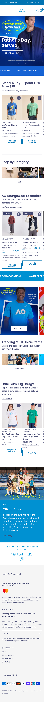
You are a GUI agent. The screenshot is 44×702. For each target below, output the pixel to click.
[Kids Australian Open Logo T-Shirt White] (12, 415)
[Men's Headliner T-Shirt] (12, 107)
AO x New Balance (9, 122)
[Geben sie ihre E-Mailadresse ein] (40, 633)
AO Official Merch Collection (9, 430)
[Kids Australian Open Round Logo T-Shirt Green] (32, 415)
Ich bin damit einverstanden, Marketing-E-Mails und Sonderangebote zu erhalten (22, 639)
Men (20, 181)
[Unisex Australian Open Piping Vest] (32, 223)
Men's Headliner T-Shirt (10, 126)
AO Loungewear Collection (8, 239)
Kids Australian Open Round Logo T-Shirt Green (31, 436)
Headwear (19, 368)
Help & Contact (11, 574)
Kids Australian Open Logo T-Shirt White (11, 435)
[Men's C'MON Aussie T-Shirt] (32, 107)
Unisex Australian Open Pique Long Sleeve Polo (9, 245)
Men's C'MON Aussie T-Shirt (32, 126)
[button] (12, 53)
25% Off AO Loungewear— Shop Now (29, 3)
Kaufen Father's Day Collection (15, 91)
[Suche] (37, 10)
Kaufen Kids (7, 398)
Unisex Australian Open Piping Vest (30, 244)
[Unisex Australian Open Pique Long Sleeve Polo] (12, 223)
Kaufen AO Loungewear (12, 207)
